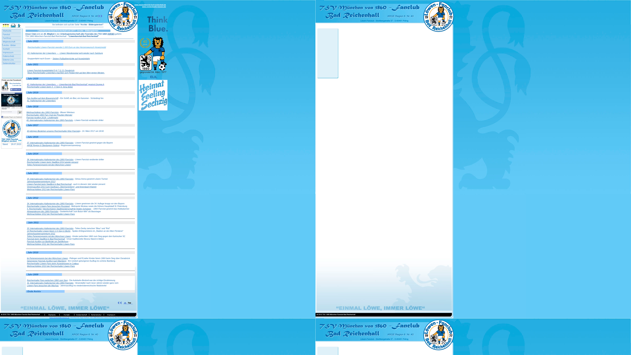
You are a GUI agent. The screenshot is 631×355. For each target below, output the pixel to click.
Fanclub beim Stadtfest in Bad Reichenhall (46, 239)
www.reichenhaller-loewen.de (154, 7)
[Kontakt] (66, 315)
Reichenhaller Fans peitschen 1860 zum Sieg (47, 280)
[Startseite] (52, 315)
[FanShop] (11, 38)
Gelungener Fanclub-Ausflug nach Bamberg (46, 261)
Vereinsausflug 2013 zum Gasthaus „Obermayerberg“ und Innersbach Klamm (61, 187)
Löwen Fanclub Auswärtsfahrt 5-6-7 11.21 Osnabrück (50, 70)
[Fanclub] (11, 34)
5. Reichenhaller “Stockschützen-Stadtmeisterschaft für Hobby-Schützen (59, 209)
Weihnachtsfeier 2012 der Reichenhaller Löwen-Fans (51, 214)
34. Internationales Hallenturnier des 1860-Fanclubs (50, 203)
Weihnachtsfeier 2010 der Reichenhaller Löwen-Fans (51, 266)
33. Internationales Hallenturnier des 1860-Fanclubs (50, 228)
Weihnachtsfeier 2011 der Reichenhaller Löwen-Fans (51, 244)
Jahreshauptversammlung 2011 (41, 234)
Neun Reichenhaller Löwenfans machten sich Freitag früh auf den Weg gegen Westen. (66, 73)
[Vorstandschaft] (81, 315)
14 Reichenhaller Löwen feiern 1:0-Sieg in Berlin (48, 231)
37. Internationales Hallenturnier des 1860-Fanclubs (50, 143)
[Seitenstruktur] (96, 315)
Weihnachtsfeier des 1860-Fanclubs (42, 112)
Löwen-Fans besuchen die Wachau (43, 285)
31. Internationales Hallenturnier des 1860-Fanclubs (50, 283)
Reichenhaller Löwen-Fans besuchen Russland (48, 206)
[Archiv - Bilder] (11, 45)
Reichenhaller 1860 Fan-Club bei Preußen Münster (49, 115)
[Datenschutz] (11, 56)
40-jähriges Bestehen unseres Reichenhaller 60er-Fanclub (53, 131)
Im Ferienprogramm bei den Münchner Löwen (47, 258)
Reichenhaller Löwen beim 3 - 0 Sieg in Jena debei (50, 87)
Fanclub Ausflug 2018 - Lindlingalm (42, 118)
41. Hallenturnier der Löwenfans (41, 101)
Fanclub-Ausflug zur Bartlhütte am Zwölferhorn (47, 241)
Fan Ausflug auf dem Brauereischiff (42, 98)
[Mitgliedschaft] (11, 42)
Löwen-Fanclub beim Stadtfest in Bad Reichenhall (49, 184)
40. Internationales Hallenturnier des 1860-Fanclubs (49, 120)
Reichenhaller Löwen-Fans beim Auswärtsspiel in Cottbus (53, 263)
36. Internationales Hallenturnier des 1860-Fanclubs (50, 159)
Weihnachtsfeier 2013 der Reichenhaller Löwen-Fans (51, 189)
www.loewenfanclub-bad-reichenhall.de (150, 5)
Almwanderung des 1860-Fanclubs (42, 211)
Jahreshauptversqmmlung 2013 (41, 181)
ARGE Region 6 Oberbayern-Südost (43, 145)
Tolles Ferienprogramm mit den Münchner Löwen (49, 165)
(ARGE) (111, 34)
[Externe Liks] (11, 60)
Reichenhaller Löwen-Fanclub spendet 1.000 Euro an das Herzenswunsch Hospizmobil (67, 47)
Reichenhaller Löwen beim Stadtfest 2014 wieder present (52, 162)
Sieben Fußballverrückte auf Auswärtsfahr (71, 59)
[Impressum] (111, 315)
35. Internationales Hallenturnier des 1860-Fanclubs (50, 179)
